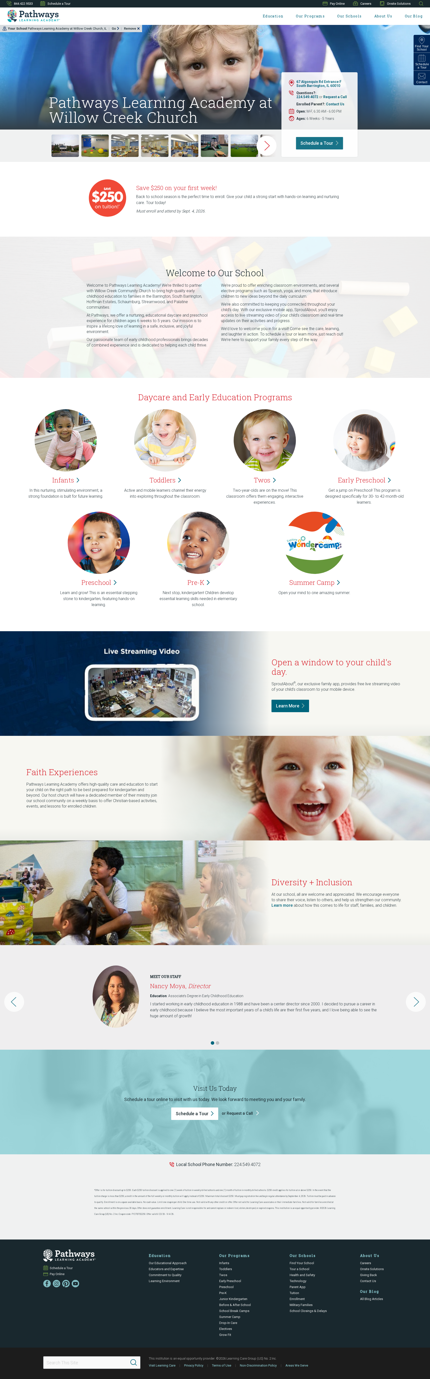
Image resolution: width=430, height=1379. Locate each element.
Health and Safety (302, 1275)
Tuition (294, 1293)
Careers (365, 3)
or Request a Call (238, 1113)
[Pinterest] (66, 1283)
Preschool (226, 1287)
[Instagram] (56, 1283)
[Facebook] (47, 1283)
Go (114, 28)
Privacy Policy (193, 1365)
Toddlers (225, 1269)
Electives (225, 1329)
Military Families (301, 1305)
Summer (311, 582)
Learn (287, 705)
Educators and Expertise (166, 1269)
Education (273, 16)
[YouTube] (75, 1283)
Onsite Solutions (399, 3)
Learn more (282, 905)
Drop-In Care (228, 1323)
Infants (224, 1263)
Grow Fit (225, 1335)
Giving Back (368, 1275)
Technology (298, 1281)
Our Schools (349, 16)
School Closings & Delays (308, 1311)
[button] (212, 1043)
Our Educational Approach (168, 1263)
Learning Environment (164, 1281)
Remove (130, 28)
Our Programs (310, 16)
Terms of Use (221, 1365)
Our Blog (414, 16)
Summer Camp (229, 1317)
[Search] (133, 1362)
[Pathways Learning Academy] (33, 15)
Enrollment (297, 1299)
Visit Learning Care (162, 1365)
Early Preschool (230, 1281)
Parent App (298, 1287)
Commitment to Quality (165, 1275)
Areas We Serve (296, 1365)
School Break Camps (234, 1311)
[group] (65, 146)
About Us (383, 16)
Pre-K (223, 1293)
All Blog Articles (371, 1299)
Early (361, 480)
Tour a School (299, 1269)
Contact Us (335, 104)
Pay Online (337, 3)
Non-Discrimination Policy (258, 1365)
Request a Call (335, 97)
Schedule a (316, 143)
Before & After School (235, 1305)
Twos (223, 1275)
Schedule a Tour (59, 3)
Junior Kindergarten (233, 1299)
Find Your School (302, 1263)
